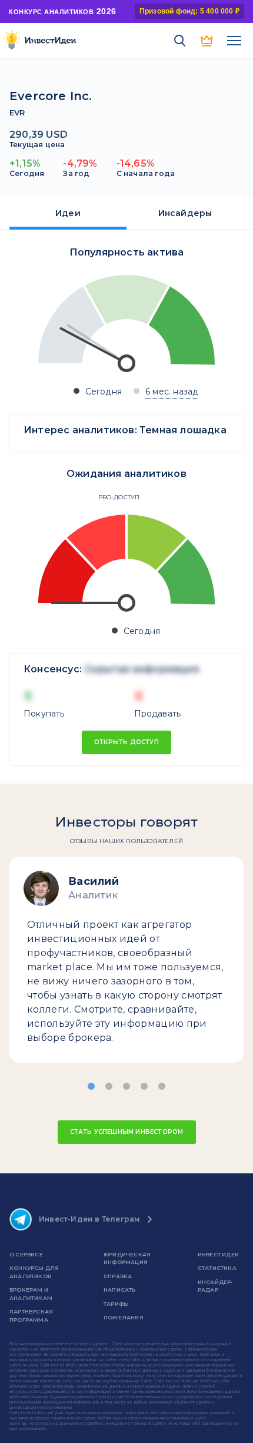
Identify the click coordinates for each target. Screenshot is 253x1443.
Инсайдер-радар (215, 1286)
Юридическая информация (127, 1258)
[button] (91, 1086)
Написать (120, 1289)
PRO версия (207, 40)
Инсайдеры (185, 213)
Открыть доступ (126, 742)
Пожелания (124, 1317)
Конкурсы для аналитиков (34, 1272)
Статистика (217, 1268)
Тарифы (116, 1304)
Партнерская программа (31, 1315)
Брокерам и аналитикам (30, 1293)
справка (118, 1276)
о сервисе (26, 1254)
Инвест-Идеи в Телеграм (89, 1219)
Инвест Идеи (218, 1254)
